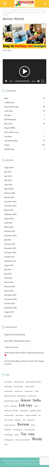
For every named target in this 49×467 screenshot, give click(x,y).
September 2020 (10, 308)
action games (8, 382)
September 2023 (10, 214)
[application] (24, 71)
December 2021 (10, 248)
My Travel (8, 124)
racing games (31, 420)
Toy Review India (11, 140)
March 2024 (8, 210)
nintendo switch (9, 415)
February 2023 (9, 231)
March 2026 (8, 189)
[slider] (22, 81)
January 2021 (9, 291)
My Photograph (10, 119)
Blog (6, 98)
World (37, 439)
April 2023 (8, 223)
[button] (4, 3)
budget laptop (8, 387)
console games (8, 391)
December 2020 (10, 295)
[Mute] (38, 81)
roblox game (8, 430)
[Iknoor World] (24, 47)
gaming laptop (21, 396)
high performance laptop (11, 401)
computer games (29, 387)
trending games (8, 440)
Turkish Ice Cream (11, 347)
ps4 (40, 415)
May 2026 (8, 180)
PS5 (24, 420)
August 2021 (8, 265)
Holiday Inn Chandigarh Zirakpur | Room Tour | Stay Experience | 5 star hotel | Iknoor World (24, 11)
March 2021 (8, 282)
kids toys (25, 405)
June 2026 (8, 176)
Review (23, 424)
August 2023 (9, 218)
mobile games (24, 411)
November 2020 (10, 299)
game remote (29, 391)
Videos (7, 145)
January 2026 (9, 197)
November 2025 (10, 206)
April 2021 (8, 278)
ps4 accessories (8, 420)
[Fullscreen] (42, 81)
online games (20, 415)
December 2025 (10, 201)
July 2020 (7, 316)
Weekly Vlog (9, 149)
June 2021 (8, 274)
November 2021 (10, 252)
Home (5, 10)
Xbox (5, 444)
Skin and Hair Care (11, 132)
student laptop (8, 435)
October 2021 (9, 257)
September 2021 (10, 261)
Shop (6, 128)
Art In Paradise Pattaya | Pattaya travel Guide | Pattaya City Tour (24, 362)
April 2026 (8, 184)
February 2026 (9, 193)
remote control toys (10, 425)
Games (37, 391)
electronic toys (19, 391)
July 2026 (7, 172)
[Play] (6, 81)
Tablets (16, 435)
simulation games (29, 430)
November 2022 (10, 235)
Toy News (8, 136)
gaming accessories (10, 396)
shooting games (18, 430)
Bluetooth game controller (33, 382)
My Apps (7, 115)
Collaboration (9, 102)
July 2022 (7, 240)
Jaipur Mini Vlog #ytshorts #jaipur (17, 341)
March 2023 (8, 227)
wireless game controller (22, 440)
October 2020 (9, 303)
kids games (14, 406)
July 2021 (7, 269)
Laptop (36, 406)
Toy (23, 434)
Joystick (6, 406)
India (37, 400)
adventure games (19, 382)
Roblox (33, 425)
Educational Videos (11, 107)
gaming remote (32, 396)
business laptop (18, 387)
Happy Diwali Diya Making (14, 334)
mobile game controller (11, 411)
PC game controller (31, 415)
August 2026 (9, 167)
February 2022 (9, 244)
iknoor (26, 400)
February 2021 (9, 286)
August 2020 (9, 312)
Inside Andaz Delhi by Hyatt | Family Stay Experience (24, 352)
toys (31, 434)
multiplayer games (35, 411)
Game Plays (8, 111)
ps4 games (18, 420)
